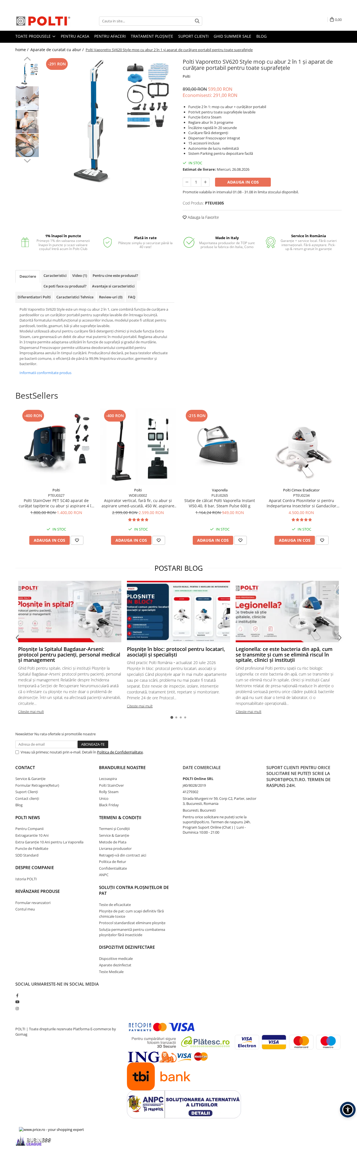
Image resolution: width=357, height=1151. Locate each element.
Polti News (27, 817)
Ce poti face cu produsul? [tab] (65, 286)
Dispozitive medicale (116, 958)
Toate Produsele (33, 36)
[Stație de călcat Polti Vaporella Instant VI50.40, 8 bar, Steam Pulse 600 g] (220, 446)
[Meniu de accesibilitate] (348, 1109)
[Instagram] (17, 1008)
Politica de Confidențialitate (120, 752)
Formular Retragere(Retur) (37, 785)
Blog (261, 36)
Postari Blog (179, 568)
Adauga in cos (243, 182)
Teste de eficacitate (115, 904)
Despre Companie (34, 867)
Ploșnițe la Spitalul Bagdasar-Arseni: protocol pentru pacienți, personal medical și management (69, 655)
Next (27, 160)
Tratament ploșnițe (152, 36)
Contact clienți (27, 798)
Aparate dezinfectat (115, 964)
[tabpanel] (108, 123)
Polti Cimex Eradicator (301, 490)
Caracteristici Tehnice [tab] (74, 296)
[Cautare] (197, 21)
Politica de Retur (112, 861)
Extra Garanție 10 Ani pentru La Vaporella (49, 842)
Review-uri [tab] (110, 296)
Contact (25, 767)
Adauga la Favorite (203, 217)
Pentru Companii (29, 828)
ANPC (103, 874)
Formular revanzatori (32, 902)
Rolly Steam (109, 791)
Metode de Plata (112, 842)
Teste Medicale (111, 971)
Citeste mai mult (31, 711)
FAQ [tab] (131, 296)
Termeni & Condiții (120, 817)
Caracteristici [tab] (55, 275)
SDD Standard (26, 855)
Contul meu (25, 909)
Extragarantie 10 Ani (32, 835)
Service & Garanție (30, 778)
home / (22, 49)
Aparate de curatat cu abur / (57, 49)
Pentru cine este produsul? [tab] (115, 275)
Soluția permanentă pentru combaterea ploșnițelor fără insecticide (132, 932)
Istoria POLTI (26, 878)
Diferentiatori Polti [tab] (34, 296)
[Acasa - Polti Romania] (43, 21)
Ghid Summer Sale (232, 36)
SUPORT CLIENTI (193, 36)
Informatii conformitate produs (45, 372)
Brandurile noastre (122, 767)
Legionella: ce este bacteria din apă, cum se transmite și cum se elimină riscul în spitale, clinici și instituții (284, 655)
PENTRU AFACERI (110, 36)
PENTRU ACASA (75, 36)
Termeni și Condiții (114, 828)
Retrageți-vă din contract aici (122, 855)
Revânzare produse (37, 891)
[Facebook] (17, 995)
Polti (186, 76)
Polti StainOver (111, 785)
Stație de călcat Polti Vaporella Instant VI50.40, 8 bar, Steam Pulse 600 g (219, 503)
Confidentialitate (113, 868)
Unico (103, 798)
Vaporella (220, 490)
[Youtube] (17, 1001)
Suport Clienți (26, 791)
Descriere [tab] (28, 276)
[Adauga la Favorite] (77, 540)
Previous (27, 59)
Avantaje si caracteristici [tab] (113, 286)
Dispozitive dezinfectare (127, 947)
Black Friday (109, 804)
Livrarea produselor (115, 848)
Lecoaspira (108, 778)
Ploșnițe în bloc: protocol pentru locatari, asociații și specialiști (176, 652)
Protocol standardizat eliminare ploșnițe (132, 922)
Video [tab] (79, 275)
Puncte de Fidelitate (31, 848)
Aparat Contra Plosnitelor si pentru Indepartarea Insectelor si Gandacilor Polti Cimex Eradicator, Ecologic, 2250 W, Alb (301, 503)
